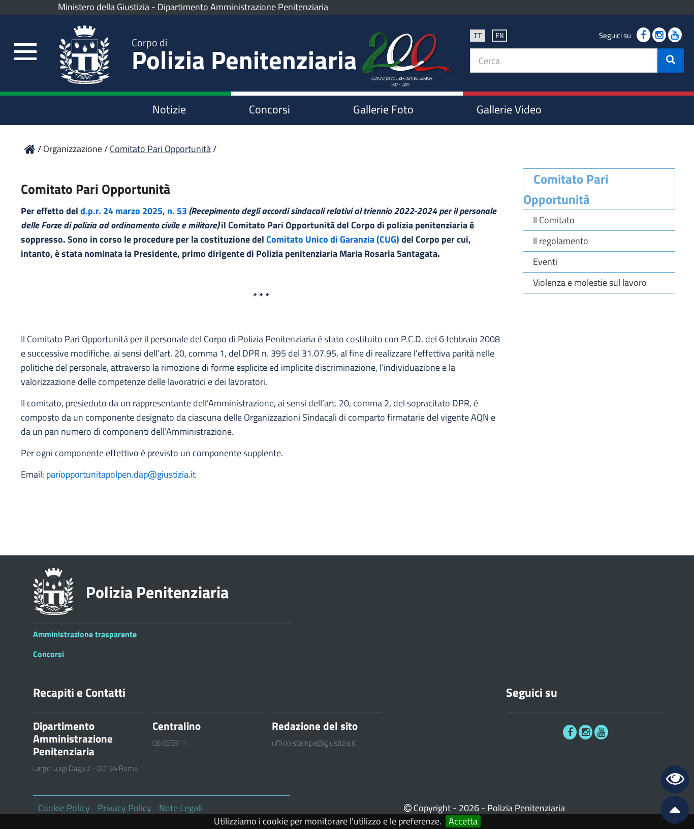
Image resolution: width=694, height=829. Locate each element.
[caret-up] (670, 812)
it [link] (478, 36)
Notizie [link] (169, 109)
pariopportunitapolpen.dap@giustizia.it (121, 474)
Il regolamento (560, 241)
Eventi (545, 262)
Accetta (463, 821)
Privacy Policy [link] (124, 808)
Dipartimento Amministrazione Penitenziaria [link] (242, 7)
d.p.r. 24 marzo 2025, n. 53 (133, 211)
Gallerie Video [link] (509, 109)
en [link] (499, 36)
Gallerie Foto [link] (383, 109)
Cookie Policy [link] (64, 808)
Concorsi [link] (269, 109)
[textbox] (564, 60)
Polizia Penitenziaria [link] (244, 57)
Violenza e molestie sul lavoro (590, 282)
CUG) (389, 239)
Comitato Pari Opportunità (565, 189)
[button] (670, 60)
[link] (25, 52)
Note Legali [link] (180, 808)
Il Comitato (554, 220)
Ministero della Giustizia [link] (103, 7)
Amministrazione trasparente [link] (85, 634)
